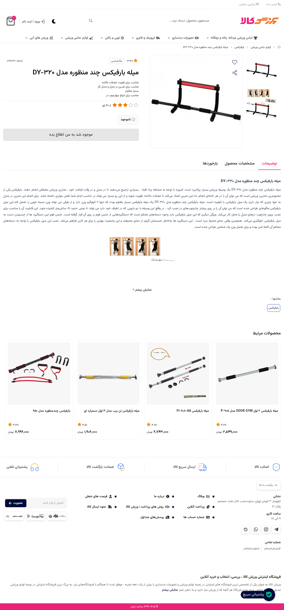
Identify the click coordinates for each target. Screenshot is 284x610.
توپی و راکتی (112, 38)
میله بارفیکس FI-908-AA (193, 411)
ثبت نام (27, 21)
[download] (14, 516)
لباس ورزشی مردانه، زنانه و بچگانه (231, 38)
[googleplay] (35, 516)
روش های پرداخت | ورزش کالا (145, 507)
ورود (37, 21)
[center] (90, 21)
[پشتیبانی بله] (245, 529)
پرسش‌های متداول (152, 517)
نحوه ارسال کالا (96, 507)
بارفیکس (239, 47)
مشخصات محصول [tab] (240, 164)
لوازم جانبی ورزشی (76, 38)
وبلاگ (200, 496)
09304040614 (272, 549)
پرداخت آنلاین (196, 507)
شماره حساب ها (193, 517)
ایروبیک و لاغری (145, 38)
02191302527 (251, 549)
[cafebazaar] (57, 516)
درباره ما (159, 496)
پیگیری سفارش (247, 4)
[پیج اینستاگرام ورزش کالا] (266, 529)
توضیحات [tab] (269, 164)
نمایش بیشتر (143, 289)
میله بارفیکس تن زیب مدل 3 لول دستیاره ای (112, 411)
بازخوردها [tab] (210, 164)
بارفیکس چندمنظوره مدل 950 (51, 411)
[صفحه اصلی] (279, 47)
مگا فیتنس (116, 61)
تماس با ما (272, 4)
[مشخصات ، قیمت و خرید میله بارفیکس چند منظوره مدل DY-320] (258, 563)
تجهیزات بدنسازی (183, 38)
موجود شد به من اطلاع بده (71, 135)
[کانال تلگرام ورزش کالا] (276, 529)
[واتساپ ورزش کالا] (255, 529)
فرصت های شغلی (96, 496)
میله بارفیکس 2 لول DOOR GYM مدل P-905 (249, 411)
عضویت (18, 503)
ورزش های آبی (39, 38)
